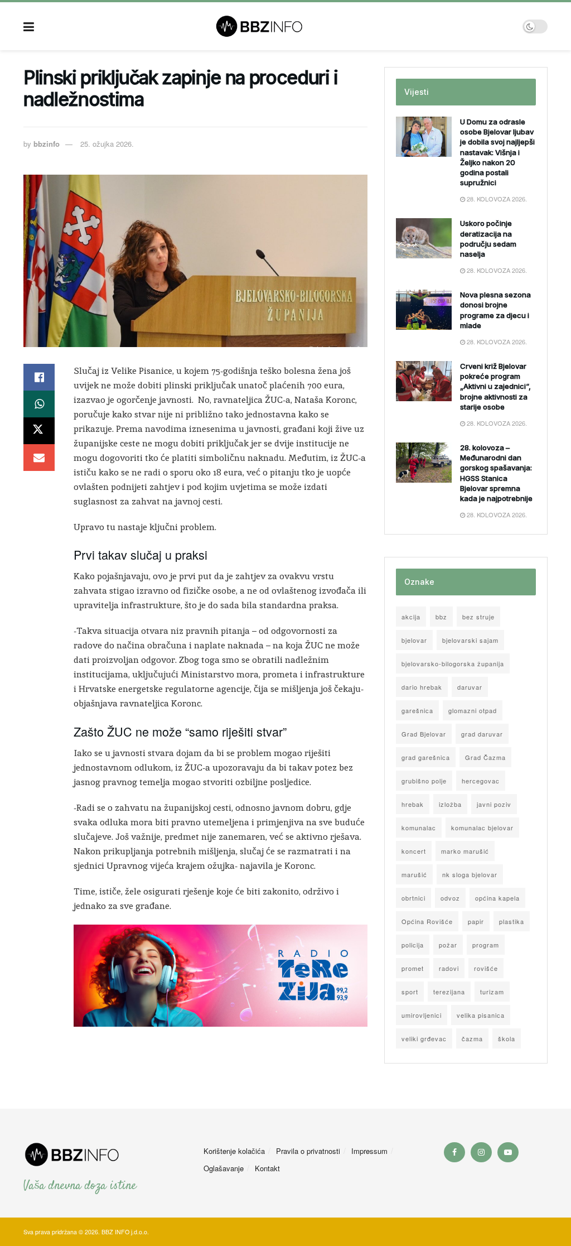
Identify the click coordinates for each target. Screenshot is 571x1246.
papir (476, 921)
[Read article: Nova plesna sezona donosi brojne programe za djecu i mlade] (424, 310)
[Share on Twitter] (39, 430)
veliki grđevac (424, 1038)
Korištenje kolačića (234, 1151)
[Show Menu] (28, 26)
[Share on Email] (39, 457)
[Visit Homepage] (278, 26)
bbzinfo (46, 143)
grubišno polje (424, 780)
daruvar (469, 686)
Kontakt (267, 1168)
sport (409, 991)
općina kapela (497, 897)
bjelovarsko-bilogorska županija (452, 663)
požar (448, 944)
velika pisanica (481, 1015)
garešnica (417, 710)
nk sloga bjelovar (469, 874)
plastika (511, 921)
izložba (450, 804)
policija (412, 944)
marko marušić (465, 850)
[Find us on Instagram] (481, 1152)
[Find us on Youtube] (508, 1152)
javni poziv (494, 804)
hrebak (412, 804)
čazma (472, 1038)
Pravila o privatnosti (308, 1151)
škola (506, 1038)
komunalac (418, 827)
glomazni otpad (472, 710)
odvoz (450, 897)
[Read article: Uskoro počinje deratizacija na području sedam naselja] (424, 238)
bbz (441, 616)
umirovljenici (421, 1015)
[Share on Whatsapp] (39, 404)
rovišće (486, 968)
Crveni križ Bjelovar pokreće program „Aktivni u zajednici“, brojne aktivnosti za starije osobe (495, 386)
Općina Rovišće (427, 921)
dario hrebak (421, 686)
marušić (414, 874)
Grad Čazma (485, 757)
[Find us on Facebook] (454, 1152)
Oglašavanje (224, 1168)
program (485, 944)
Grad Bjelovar (423, 733)
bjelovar (414, 640)
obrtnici (413, 897)
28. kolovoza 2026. (496, 198)
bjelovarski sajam (470, 640)
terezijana (449, 991)
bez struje (478, 616)
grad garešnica (425, 757)
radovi (449, 968)
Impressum (369, 1151)
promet (412, 968)
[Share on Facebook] (39, 377)
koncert (413, 850)
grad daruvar (482, 733)
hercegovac (481, 780)
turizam (492, 991)
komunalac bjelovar (482, 827)
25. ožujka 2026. (107, 143)
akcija (410, 616)
